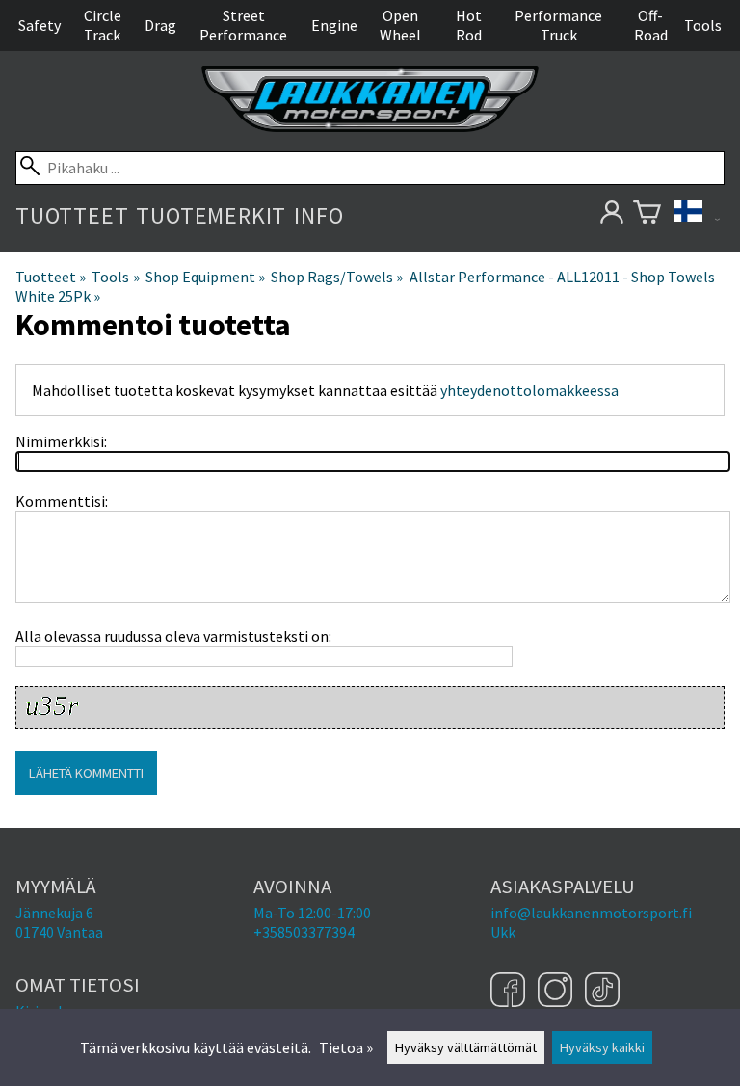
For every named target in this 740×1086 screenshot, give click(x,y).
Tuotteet (71, 215)
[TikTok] (602, 991)
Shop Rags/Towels (337, 276)
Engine (334, 25)
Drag (160, 25)
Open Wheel (400, 25)
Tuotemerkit (211, 215)
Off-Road (651, 25)
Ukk (502, 931)
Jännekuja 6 (54, 912)
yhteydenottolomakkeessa (529, 390)
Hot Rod (469, 25)
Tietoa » (346, 1047)
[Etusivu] (370, 126)
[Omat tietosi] (611, 215)
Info (318, 215)
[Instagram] (557, 991)
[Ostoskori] (647, 215)
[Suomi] (697, 215)
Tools (703, 25)
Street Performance (243, 25)
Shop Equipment (205, 276)
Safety (39, 25)
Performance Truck (558, 25)
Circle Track (102, 25)
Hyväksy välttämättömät (466, 1047)
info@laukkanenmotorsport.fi (591, 912)
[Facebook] (510, 991)
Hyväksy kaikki (602, 1047)
